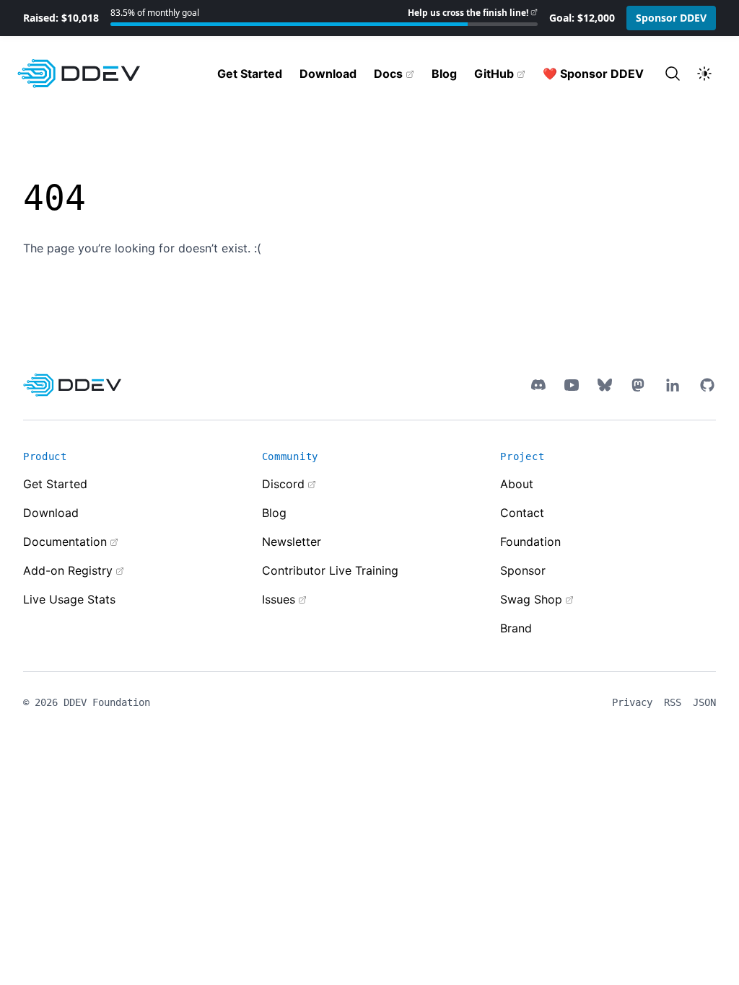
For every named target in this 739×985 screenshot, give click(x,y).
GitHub (494, 73)
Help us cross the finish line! (468, 12)
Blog (444, 73)
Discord (283, 484)
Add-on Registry (68, 570)
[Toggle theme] (704, 73)
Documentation (65, 541)
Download (328, 73)
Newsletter (291, 541)
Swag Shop (531, 599)
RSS (672, 702)
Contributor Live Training (330, 570)
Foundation (530, 541)
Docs (388, 73)
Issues (278, 599)
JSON (704, 702)
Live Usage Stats (69, 599)
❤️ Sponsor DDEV (593, 73)
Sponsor (523, 570)
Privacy (632, 702)
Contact (522, 512)
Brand (516, 628)
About (516, 484)
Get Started (249, 73)
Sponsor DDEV (671, 18)
